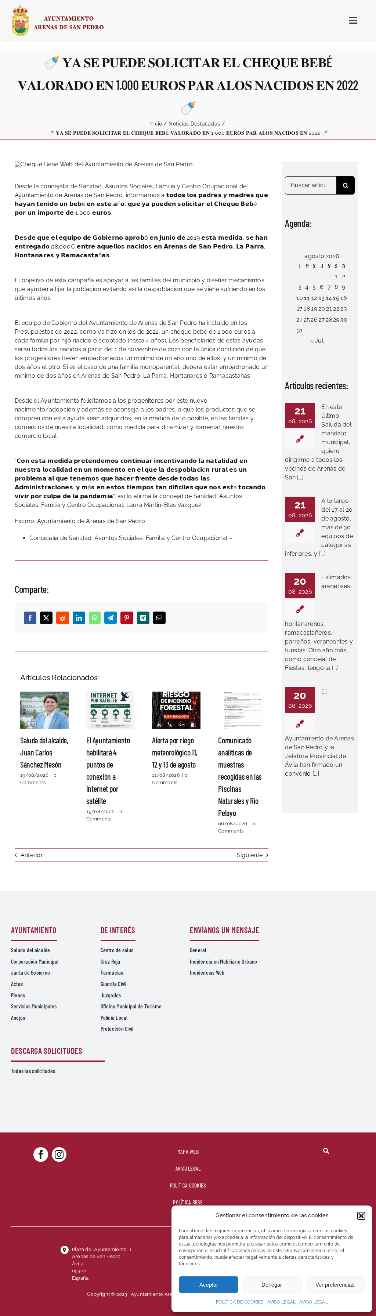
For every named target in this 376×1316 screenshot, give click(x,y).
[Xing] (143, 618)
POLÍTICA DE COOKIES (240, 1302)
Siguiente (250, 855)
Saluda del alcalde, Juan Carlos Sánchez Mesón (44, 710)
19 (314, 308)
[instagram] (59, 1154)
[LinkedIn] (79, 618)
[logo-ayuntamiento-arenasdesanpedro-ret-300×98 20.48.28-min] (57, 6)
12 (314, 297)
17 (300, 308)
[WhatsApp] (94, 618)
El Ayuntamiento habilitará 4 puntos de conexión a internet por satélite (110, 710)
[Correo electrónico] (159, 618)
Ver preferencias (335, 1284)
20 (321, 308)
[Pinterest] (127, 618)
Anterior (32, 855)
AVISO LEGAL (281, 1302)
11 (306, 297)
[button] (361, 1215)
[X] (46, 618)
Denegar (271, 1284)
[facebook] (40, 1154)
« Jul (316, 340)
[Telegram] (110, 618)
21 (329, 308)
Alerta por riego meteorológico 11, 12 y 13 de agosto (176, 710)
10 (299, 297)
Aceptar (208, 1284)
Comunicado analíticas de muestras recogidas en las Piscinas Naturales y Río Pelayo (242, 710)
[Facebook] (30, 618)
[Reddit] (62, 618)
